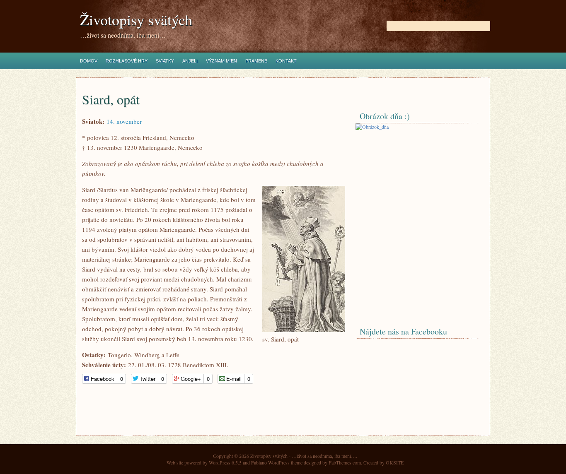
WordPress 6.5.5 (225, 462)
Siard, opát (111, 99)
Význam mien (221, 60)
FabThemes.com (345, 462)
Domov (88, 60)
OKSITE (395, 462)
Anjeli (190, 60)
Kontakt (286, 60)
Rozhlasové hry (127, 60)
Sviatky (165, 60)
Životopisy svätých (136, 19)
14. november (124, 121)
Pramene (256, 60)
